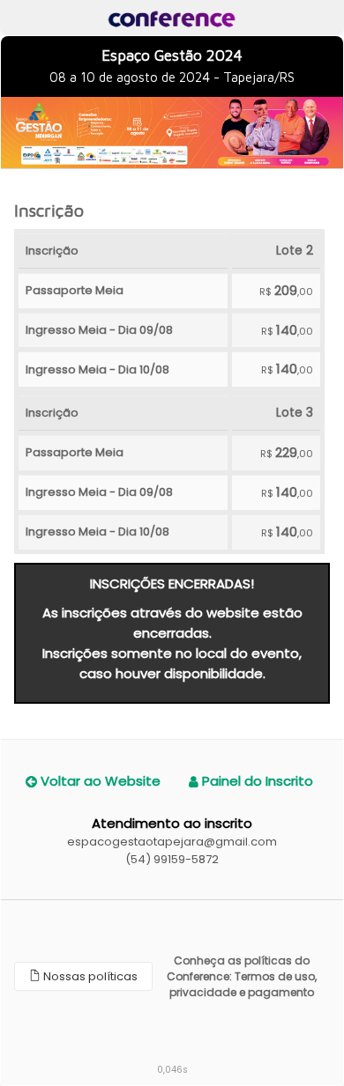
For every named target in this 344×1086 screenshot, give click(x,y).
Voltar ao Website (99, 781)
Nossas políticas (89, 976)
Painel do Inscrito (255, 781)
